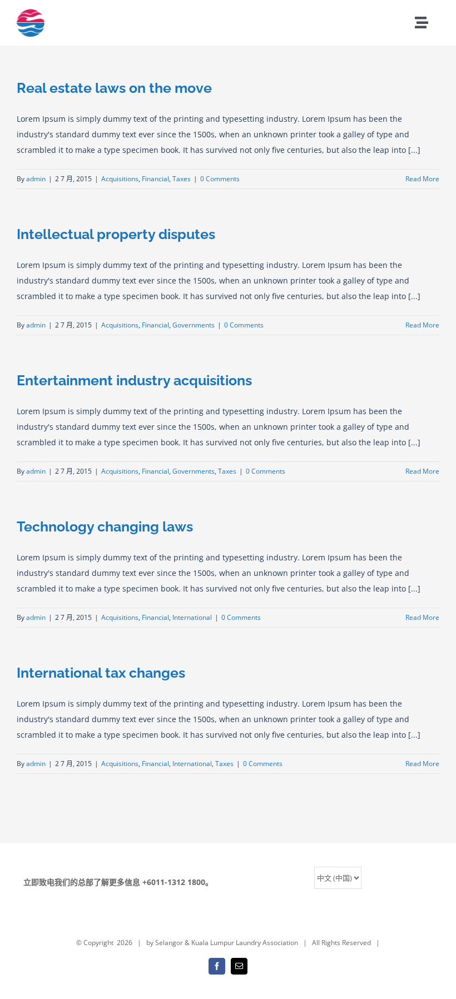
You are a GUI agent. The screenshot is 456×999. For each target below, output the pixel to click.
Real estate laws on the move (114, 87)
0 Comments (220, 178)
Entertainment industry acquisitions (134, 380)
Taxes (181, 178)
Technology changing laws (105, 526)
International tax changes (101, 672)
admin (36, 178)
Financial (155, 178)
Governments (193, 325)
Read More (422, 178)
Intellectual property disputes (116, 234)
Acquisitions (119, 178)
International (192, 617)
